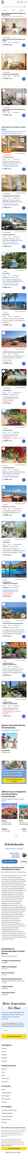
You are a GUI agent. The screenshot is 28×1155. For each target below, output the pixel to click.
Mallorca (4, 1055)
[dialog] (14, 1140)
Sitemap (4, 1061)
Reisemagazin (6, 1096)
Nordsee (4, 1048)
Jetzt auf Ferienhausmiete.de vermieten (14, 780)
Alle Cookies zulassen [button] (14, 1148)
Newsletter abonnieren (14, 1036)
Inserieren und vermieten (9, 1110)
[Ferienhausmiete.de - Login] (22, 2)
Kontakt (4, 1102)
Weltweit (4, 1058)
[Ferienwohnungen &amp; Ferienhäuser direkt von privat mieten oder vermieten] (2, 2)
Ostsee (4, 1051)
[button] (26, 2)
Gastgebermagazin (7, 1113)
